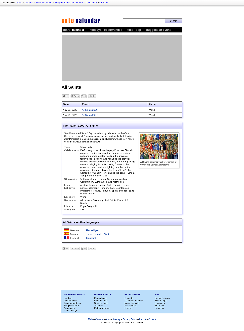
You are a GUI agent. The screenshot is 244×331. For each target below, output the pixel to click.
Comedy (128, 308)
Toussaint (91, 238)
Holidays (95, 29)
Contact (152, 319)
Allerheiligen (92, 230)
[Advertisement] (122, 58)
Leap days (160, 303)
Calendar (29, 2)
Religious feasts (71, 305)
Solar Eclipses (101, 303)
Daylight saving (162, 298)
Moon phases (100, 298)
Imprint (142, 319)
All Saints (104, 2)
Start (66, 29)
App (138, 29)
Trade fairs (160, 305)
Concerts (128, 298)
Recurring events (44, 2)
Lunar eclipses (101, 300)
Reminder (159, 308)
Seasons (98, 305)
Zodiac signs (161, 300)
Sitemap (116, 319)
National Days (70, 310)
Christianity (91, 2)
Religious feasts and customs (69, 2)
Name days (69, 308)
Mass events (130, 305)
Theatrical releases (133, 300)
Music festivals (131, 303)
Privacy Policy (130, 319)
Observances (113, 29)
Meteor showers (102, 308)
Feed (130, 29)
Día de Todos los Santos (98, 234)
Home (19, 2)
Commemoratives (72, 303)
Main (90, 319)
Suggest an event (158, 29)
